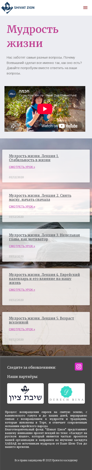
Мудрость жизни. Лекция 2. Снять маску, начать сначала (40, 197)
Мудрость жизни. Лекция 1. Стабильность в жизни (34, 158)
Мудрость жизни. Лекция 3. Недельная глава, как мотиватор (44, 237)
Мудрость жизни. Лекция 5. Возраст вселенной (41, 320)
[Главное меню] (85, 8)
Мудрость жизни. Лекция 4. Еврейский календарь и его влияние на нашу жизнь (44, 279)
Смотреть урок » (22, 167)
